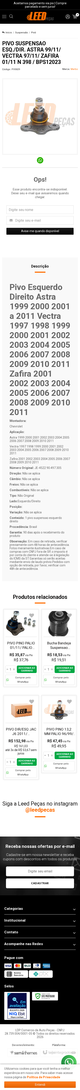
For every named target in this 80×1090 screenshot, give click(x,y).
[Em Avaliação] (17, 1006)
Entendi (40, 1084)
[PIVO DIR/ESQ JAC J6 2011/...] (21, 737)
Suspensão (21, 32)
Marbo (74, 69)
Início (9, 32)
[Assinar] (40, 883)
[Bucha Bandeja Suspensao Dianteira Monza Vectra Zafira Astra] (59, 648)
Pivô (33, 32)
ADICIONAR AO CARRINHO (27, 669)
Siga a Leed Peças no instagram (40, 807)
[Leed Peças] (40, 16)
